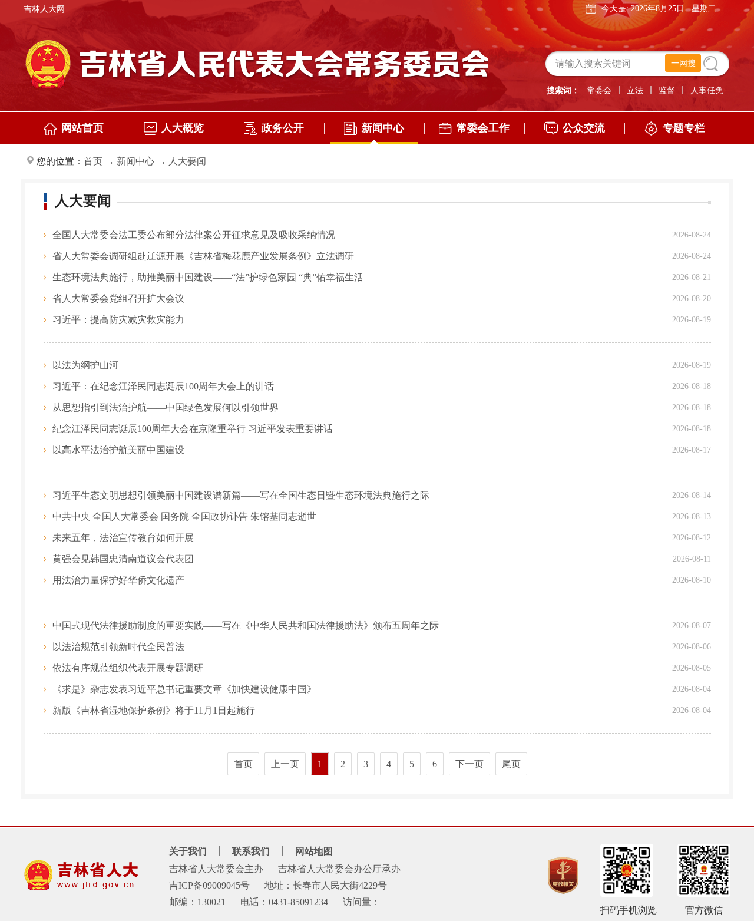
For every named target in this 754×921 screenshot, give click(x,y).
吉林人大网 (44, 9)
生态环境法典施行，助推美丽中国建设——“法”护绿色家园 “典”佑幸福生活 (207, 277)
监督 (667, 90)
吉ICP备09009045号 (209, 885)
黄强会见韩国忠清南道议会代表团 (123, 559)
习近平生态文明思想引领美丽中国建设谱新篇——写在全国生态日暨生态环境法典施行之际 (240, 495)
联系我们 (251, 851)
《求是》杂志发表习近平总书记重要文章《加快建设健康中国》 (184, 689)
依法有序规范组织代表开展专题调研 (127, 668)
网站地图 (314, 851)
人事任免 (706, 90)
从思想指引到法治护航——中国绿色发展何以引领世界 (165, 407)
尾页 (511, 764)
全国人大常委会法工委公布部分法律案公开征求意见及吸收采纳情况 (193, 235)
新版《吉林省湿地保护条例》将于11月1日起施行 (153, 710)
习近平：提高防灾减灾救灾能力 (118, 320)
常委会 (599, 90)
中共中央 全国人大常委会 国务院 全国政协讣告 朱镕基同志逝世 (184, 516)
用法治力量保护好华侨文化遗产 (118, 580)
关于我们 (188, 851)
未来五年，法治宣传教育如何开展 (123, 538)
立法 (635, 90)
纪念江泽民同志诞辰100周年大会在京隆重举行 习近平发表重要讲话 (192, 429)
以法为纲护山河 (85, 365)
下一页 (469, 764)
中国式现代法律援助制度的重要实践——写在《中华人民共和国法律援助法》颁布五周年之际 (245, 625)
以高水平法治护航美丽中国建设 (118, 450)
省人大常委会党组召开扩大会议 (118, 298)
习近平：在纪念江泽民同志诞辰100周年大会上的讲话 (163, 386)
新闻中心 (135, 161)
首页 (93, 161)
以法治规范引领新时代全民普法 (118, 647)
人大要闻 (187, 161)
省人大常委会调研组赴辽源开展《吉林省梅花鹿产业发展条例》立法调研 (203, 256)
